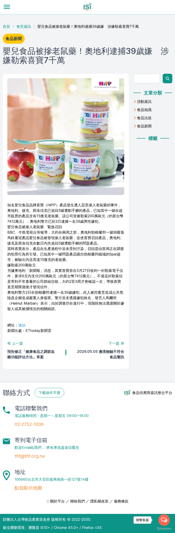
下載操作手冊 (49, 392)
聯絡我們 (77, 501)
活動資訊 (144, 101)
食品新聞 (144, 126)
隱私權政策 (99, 501)
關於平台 (57, 501)
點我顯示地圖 (28, 488)
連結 (22, 325)
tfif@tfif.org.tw (30, 456)
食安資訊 (23, 26)
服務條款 (121, 501)
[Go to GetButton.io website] (164, 528)
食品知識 (144, 109)
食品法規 (144, 118)
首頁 (6, 26)
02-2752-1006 (29, 424)
